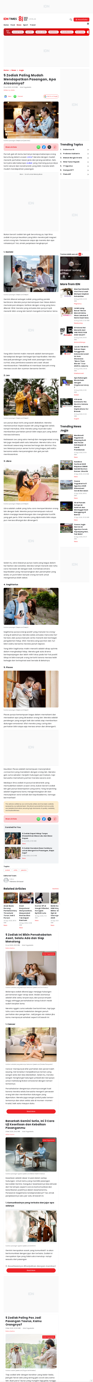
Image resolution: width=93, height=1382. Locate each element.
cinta (29, 157)
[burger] (88, 23)
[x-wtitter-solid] (49, 147)
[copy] (55, 147)
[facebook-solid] (44, 147)
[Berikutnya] (59, 1023)
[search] (71, 19)
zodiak (29, 163)
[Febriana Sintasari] (6, 880)
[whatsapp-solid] (38, 147)
